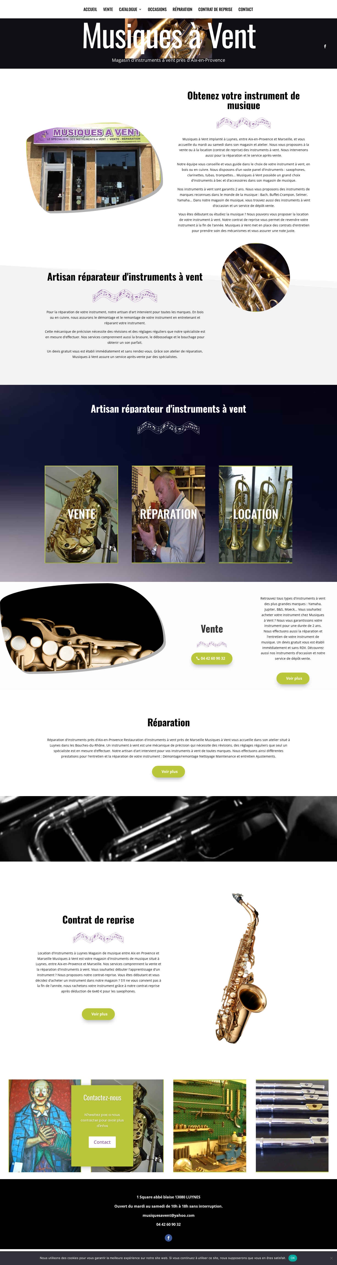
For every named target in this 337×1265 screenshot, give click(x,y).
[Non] (331, 1258)
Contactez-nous (102, 1097)
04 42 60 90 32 (213, 658)
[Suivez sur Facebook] (325, 46)
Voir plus (294, 678)
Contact (102, 1142)
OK (293, 1258)
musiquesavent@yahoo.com (169, 1215)
